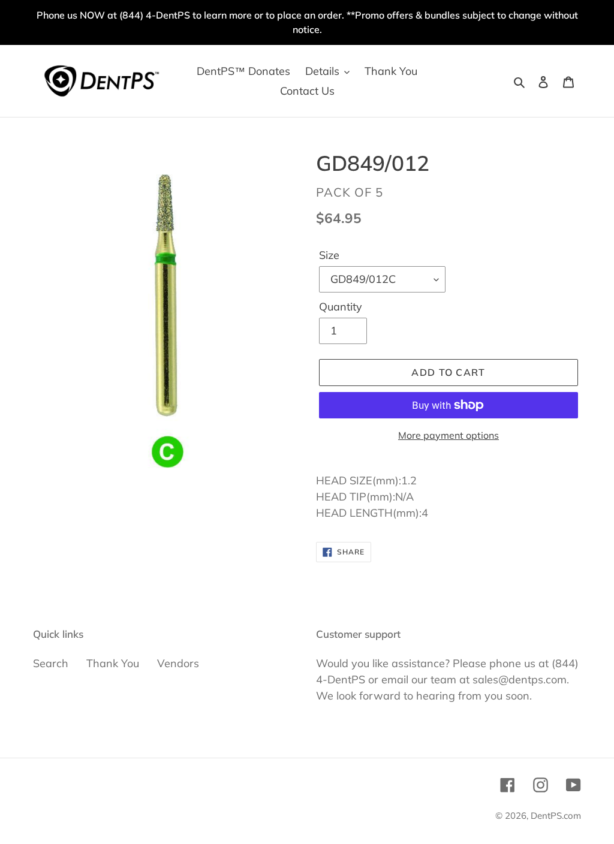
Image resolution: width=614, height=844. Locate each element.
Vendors (178, 663)
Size (329, 255)
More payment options (448, 435)
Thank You (112, 663)
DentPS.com (556, 815)
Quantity (340, 307)
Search (50, 663)
